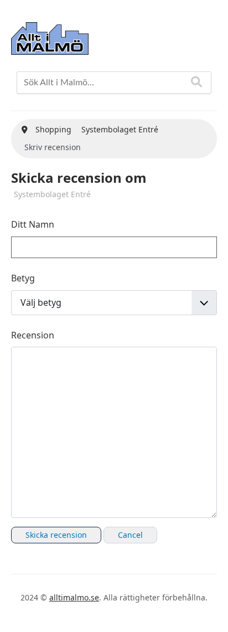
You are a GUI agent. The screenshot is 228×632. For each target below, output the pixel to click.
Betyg (23, 278)
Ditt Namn (32, 224)
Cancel (130, 535)
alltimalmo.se (74, 597)
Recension (32, 335)
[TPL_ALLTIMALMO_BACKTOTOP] (208, 611)
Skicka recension (56, 535)
